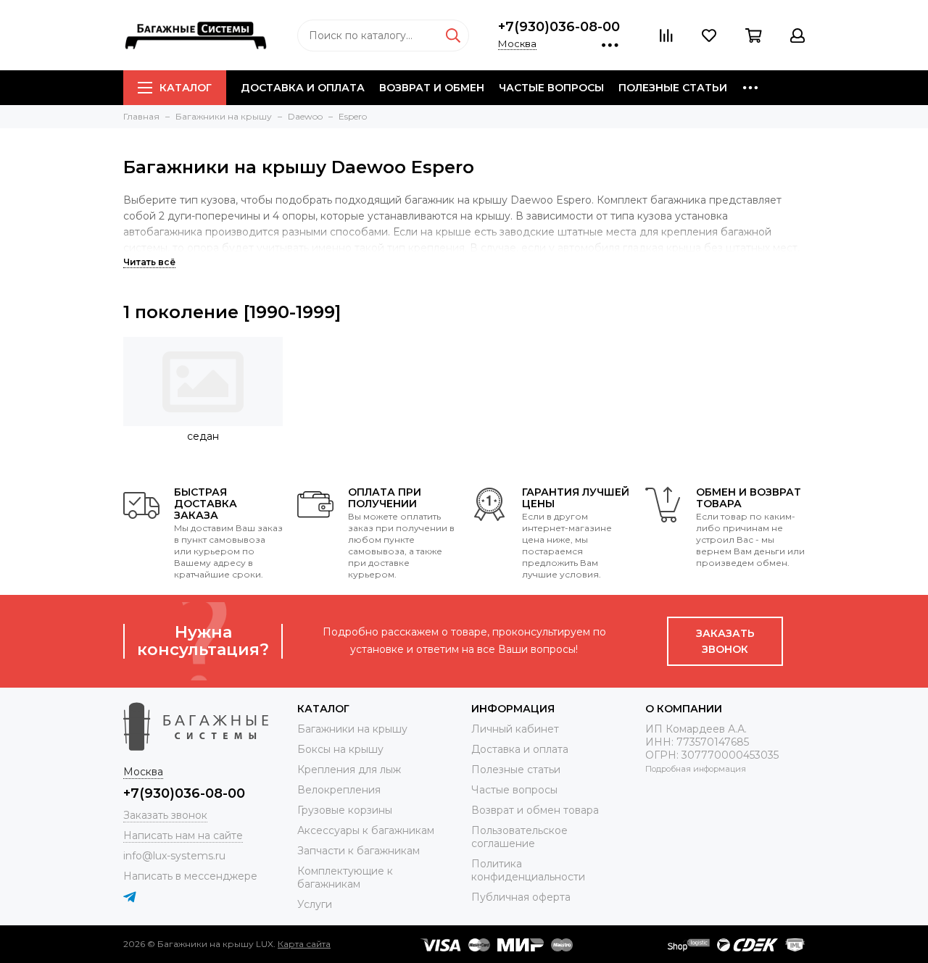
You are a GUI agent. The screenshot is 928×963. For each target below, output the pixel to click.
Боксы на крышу (340, 749)
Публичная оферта (521, 897)
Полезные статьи (672, 87)
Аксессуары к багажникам (365, 830)
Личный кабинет (515, 728)
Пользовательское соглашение (519, 837)
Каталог (186, 87)
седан (203, 436)
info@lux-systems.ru (174, 855)
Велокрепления (339, 789)
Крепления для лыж (349, 769)
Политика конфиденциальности (528, 870)
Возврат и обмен (431, 87)
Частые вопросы (551, 87)
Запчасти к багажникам (358, 850)
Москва (517, 43)
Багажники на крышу (352, 728)
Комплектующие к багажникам (345, 877)
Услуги (314, 904)
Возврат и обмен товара (535, 810)
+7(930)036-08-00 (559, 27)
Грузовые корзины (344, 810)
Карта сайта (304, 943)
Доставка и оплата (303, 87)
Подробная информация (695, 769)
